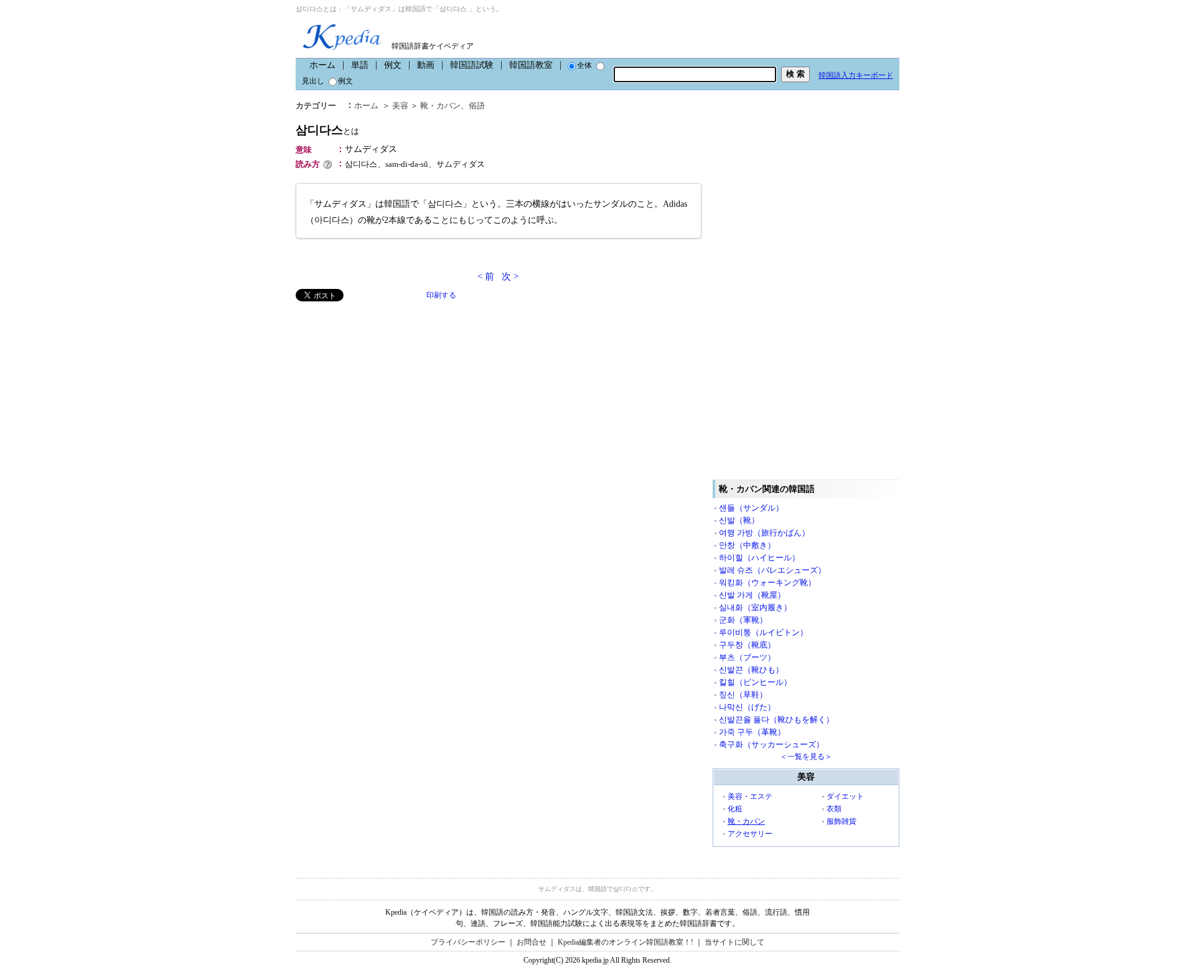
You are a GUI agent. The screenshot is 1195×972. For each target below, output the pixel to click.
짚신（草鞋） (743, 694)
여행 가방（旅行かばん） (764, 532)
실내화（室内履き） (755, 607)
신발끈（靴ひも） (751, 669)
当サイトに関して (734, 942)
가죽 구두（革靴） (752, 732)
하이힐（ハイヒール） (759, 557)
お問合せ (531, 942)
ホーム (322, 65)
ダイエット (845, 796)
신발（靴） (739, 520)
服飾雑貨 (841, 821)
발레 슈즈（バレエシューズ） (772, 570)
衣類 (834, 808)
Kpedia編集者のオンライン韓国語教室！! (625, 942)
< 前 (485, 276)
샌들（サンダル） (751, 507)
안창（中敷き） (747, 545)
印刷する (441, 295)
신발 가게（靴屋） (752, 595)
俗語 (477, 105)
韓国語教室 (531, 65)
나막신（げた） (747, 707)
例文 (392, 65)
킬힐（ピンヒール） (755, 682)
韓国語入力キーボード (855, 75)
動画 (425, 65)
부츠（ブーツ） (747, 657)
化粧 (735, 808)
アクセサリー (750, 833)
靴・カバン (440, 105)
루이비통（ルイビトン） (763, 632)
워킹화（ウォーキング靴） (767, 582)
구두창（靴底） (747, 644)
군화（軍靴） (743, 620)
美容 (400, 105)
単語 (359, 65)
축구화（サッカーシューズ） (771, 744)
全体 (584, 65)
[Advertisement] (389, 388)
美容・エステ (750, 796)
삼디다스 (327, 129)
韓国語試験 (472, 65)
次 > (510, 276)
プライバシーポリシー (468, 942)
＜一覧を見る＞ (806, 756)
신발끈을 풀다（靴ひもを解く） (776, 719)
